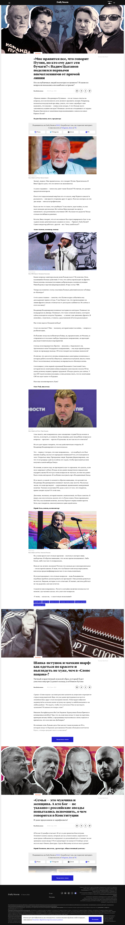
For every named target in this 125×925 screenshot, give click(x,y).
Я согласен (95, 919)
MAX (58, 125)
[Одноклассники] (72, 893)
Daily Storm (62, 2)
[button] (9, 3)
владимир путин (39, 605)
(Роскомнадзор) (85, 890)
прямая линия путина (67, 602)
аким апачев (54, 602)
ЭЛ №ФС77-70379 (104, 890)
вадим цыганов (80, 602)
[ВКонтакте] (69, 893)
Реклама (52, 897)
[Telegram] (62, 893)
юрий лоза (37, 602)
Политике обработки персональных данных (47, 920)
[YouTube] (65, 893)
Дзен (71, 128)
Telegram (64, 128)
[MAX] (75, 893)
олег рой (46, 602)
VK (75, 128)
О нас (51, 893)
